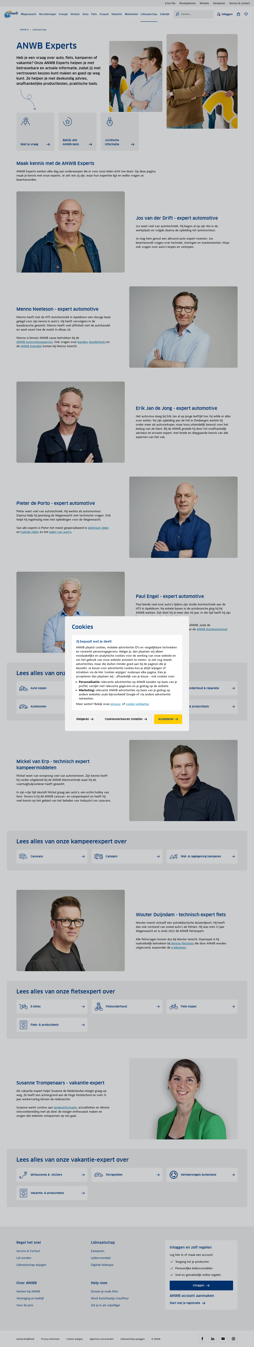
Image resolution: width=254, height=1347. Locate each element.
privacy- (115, 704)
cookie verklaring (137, 704)
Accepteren (165, 719)
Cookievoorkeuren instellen (124, 719)
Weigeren (82, 719)
